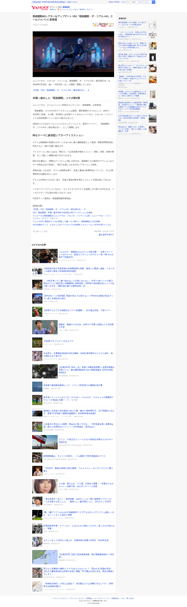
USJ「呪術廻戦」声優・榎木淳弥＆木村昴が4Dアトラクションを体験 (62, 212)
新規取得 (66, 7)
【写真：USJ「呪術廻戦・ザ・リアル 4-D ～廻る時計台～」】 (61, 90)
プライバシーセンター (77, 598)
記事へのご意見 (41, 231)
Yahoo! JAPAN (113, 2)
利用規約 (89, 598)
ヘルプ (123, 2)
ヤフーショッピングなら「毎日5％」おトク (76, 9)
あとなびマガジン (106, 234)
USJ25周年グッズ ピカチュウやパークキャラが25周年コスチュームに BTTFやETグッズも (72, 225)
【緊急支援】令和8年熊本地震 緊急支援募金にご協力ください (55, 2)
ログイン (53, 9)
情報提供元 (115, 598)
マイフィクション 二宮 (146, 2)
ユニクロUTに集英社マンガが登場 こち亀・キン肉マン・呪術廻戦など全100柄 (66, 221)
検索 (153, 2)
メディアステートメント (101, 598)
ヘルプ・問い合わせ (127, 598)
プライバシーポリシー (60, 598)
